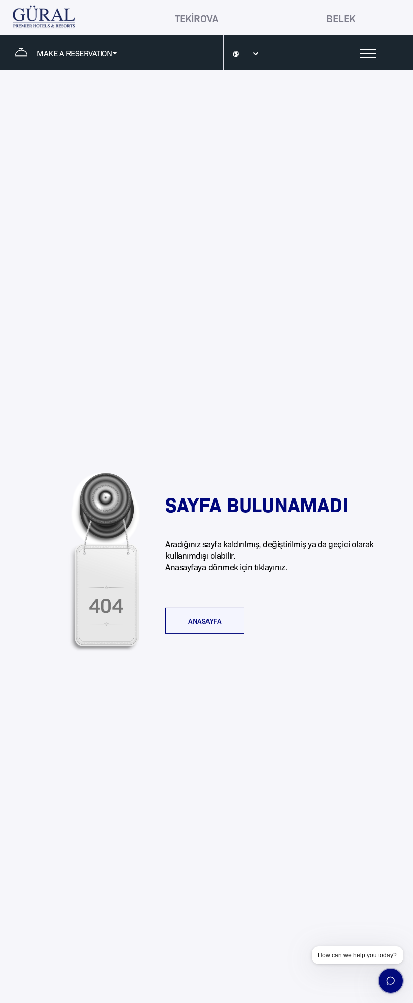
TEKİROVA (196, 18)
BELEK (340, 18)
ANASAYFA (204, 621)
